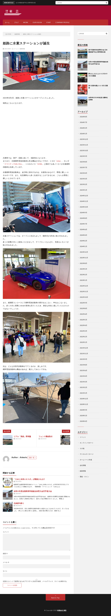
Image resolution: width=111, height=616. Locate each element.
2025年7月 (83, 167)
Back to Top (55, 598)
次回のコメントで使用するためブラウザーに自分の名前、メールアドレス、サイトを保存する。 (35, 581)
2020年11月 (84, 404)
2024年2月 (83, 241)
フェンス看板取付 (45, 436)
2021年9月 (83, 359)
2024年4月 (83, 235)
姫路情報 (22, 48)
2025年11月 (84, 145)
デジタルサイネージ (86, 454)
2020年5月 (83, 415)
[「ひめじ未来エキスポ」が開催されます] (8, 483)
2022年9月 (83, 303)
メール (6, 562)
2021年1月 (83, 393)
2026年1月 (83, 133)
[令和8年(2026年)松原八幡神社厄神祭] (82, 101)
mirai (58, 161)
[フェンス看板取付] (65, 440)
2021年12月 (84, 348)
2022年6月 (83, 314)
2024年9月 (83, 212)
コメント (6, 532)
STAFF (48, 22)
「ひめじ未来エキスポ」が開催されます (29, 479)
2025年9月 (83, 156)
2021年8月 (83, 365)
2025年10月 (84, 150)
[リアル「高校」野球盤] (8, 440)
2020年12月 (84, 399)
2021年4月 (83, 376)
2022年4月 (83, 325)
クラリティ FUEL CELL (13, 164)
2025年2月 (83, 184)
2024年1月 (83, 246)
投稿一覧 (31, 457)
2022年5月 (83, 320)
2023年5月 (83, 269)
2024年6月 (83, 229)
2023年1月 (83, 280)
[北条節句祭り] (8, 507)
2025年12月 (84, 139)
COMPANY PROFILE (62, 22)
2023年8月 (83, 263)
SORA (40, 164)
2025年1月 (83, 190)
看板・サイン (84, 477)
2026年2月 (83, 128)
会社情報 (83, 465)
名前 (5, 553)
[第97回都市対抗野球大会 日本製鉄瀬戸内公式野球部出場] (82, 54)
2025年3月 (83, 179)
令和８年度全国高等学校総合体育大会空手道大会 (33, 491)
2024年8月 (83, 218)
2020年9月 (83, 410)
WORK (25, 22)
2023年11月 (84, 258)
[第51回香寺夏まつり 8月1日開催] (82, 89)
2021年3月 (83, 382)
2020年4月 (83, 421)
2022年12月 (84, 286)
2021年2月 (83, 387)
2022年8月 (83, 308)
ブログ (16, 22)
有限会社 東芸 (61, 610)
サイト (5, 571)
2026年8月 (83, 117)
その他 (82, 448)
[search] (106, 2)
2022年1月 (83, 342)
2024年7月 (83, 224)
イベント (16, 48)
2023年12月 (84, 252)
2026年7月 (83, 122)
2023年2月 (83, 274)
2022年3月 (83, 331)
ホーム (7, 22)
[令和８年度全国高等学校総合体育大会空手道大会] (8, 495)
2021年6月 (83, 370)
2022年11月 (84, 291)
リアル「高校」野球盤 (22, 436)
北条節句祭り (19, 503)
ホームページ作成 (86, 460)
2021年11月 (84, 353)
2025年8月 (83, 162)
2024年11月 (84, 201)
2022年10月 (84, 297)
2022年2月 (83, 336)
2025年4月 (83, 173)
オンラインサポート (86, 443)
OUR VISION (37, 22)
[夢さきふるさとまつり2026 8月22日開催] (82, 77)
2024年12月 (84, 196)
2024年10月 (84, 207)
